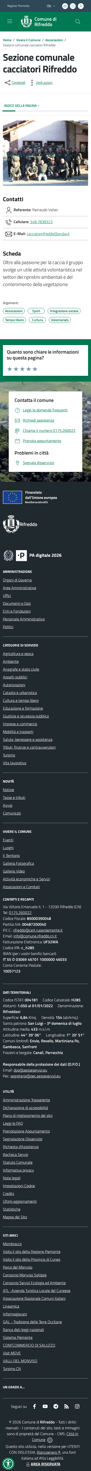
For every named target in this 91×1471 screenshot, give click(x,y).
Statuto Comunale (18, 1162)
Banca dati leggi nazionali (23, 1329)
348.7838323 (41, 222)
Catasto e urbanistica (20, 693)
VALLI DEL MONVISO (20, 1361)
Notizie (8, 790)
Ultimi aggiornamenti (20, 1201)
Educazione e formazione (23, 708)
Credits (8, 1193)
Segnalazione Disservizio (22, 1139)
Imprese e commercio (20, 724)
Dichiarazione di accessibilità (25, 1108)
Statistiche (11, 1209)
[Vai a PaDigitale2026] (32, 555)
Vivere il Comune (28, 39)
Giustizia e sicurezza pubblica (26, 716)
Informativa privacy (18, 1170)
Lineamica (11, 1306)
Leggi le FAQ (13, 1123)
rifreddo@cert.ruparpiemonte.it (38, 930)
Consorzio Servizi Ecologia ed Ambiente (34, 1283)
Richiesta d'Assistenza (21, 1147)
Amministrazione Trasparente (26, 1100)
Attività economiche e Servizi (26, 879)
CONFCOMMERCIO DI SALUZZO (29, 1345)
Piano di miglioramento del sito (27, 1115)
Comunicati (12, 813)
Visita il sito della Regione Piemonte (31, 1251)
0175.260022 (20, 912)
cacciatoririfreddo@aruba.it (48, 234)
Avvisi (7, 805)
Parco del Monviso (17, 1267)
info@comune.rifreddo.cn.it (35, 936)
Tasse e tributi (14, 797)
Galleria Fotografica (18, 863)
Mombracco (12, 1244)
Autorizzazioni (14, 685)
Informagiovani (15, 1314)
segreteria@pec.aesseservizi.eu (35, 1076)
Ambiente (11, 661)
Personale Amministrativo (24, 619)
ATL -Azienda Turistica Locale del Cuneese (36, 1290)
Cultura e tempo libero (21, 700)
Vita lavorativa (14, 763)
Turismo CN (12, 1369)
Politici (8, 627)
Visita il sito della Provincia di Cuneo (31, 1259)
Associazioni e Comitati (21, 887)
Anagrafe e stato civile (21, 669)
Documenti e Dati (17, 603)
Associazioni (54, 39)
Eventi (8, 840)
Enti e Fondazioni (17, 611)
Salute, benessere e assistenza (27, 739)
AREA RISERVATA (45, 1464)
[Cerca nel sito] (78, 22)
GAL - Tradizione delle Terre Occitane (32, 1322)
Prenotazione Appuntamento (26, 1131)
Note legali (11, 1178)
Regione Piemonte (18, 6)
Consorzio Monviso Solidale (25, 1275)
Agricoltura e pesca (18, 653)
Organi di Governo (17, 580)
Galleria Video (14, 871)
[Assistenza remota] (50, 1439)
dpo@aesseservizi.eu (30, 1070)
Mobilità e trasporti (18, 732)
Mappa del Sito (15, 1217)
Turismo (9, 755)
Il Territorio (11, 855)
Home (7, 39)
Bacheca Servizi (15, 1154)
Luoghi (8, 848)
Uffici (7, 595)
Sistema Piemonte (18, 1337)
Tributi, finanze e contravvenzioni (29, 747)
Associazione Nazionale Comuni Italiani (34, 1298)
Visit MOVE (12, 1353)
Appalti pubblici (15, 677)
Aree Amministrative (19, 588)
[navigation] (10, 21)
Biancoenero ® (48, 1452)
